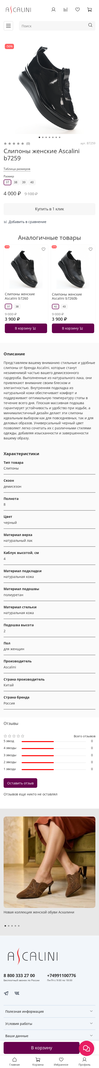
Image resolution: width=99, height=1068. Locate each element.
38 (15, 182)
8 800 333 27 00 (19, 975)
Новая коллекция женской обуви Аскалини (39, 912)
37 (7, 182)
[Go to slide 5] (53, 137)
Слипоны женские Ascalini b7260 (20, 296)
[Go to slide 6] (56, 137)
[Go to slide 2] (42, 137)
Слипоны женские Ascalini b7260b (67, 296)
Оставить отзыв (20, 783)
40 (32, 182)
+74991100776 (61, 975)
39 (23, 182)
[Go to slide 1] (39, 137)
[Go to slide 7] (59, 137)
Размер (9, 176)
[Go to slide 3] (46, 137)
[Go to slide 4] (49, 137)
